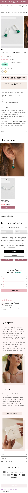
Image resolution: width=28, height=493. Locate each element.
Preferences (14, 255)
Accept (14, 251)
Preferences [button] (12, 247)
